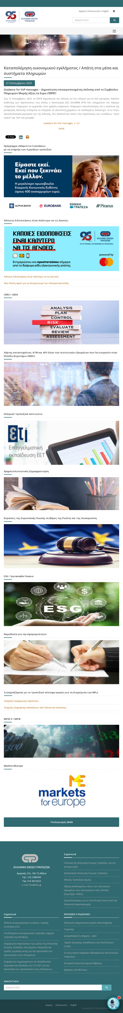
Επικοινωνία (94, 11)
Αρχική (82, 11)
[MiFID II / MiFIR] (61, 742)
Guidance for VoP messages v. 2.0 (61, 123)
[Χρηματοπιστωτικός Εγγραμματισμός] (61, 494)
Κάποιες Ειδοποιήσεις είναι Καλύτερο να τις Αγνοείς (31, 276)
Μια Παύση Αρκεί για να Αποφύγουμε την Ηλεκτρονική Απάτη (36, 283)
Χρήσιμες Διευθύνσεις (75, 969)
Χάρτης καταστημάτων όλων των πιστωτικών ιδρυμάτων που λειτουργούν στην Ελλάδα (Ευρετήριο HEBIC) (87, 890)
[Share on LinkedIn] (21, 137)
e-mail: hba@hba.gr (31, 884)
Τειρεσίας (69, 929)
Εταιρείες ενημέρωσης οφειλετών (21, 700)
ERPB (61, 128)
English (105, 11)
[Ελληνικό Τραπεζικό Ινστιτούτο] (61, 443)
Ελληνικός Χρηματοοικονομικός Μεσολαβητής (88, 922)
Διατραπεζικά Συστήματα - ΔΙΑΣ (80, 935)
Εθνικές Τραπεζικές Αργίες (77, 879)
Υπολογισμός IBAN (61, 822)
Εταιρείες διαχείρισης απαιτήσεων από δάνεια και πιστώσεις (35, 707)
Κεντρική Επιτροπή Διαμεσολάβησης (83, 963)
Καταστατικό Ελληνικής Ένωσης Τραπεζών (86, 873)
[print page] (27, 137)
